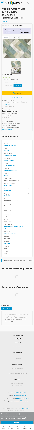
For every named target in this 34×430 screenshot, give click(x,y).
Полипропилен (9, 160)
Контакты (18, 358)
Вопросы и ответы (17, 368)
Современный (9, 165)
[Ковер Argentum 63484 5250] (17, 48)
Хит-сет (7, 196)
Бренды (18, 339)
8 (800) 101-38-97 (20, 393)
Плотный (13, 233)
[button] (16, 59)
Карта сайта (18, 346)
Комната (22, 228)
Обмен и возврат (17, 385)
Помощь (17, 379)
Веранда (7, 226)
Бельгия (7, 175)
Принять (17, 422)
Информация (17, 364)
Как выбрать (18, 335)
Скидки (18, 342)
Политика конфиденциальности (17, 373)
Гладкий (7, 243)
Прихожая (8, 228)
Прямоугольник (10, 145)
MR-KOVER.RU (26, 408)
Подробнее (7, 104)
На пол (6, 233)
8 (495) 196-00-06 (20, 395)
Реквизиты (17, 371)
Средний (7, 191)
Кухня (20, 226)
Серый (6, 150)
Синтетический (10, 155)
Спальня (15, 228)
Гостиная (14, 226)
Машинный (8, 185)
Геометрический (10, 170)
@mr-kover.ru (22, 398)
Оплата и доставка (17, 383)
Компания (17, 352)
